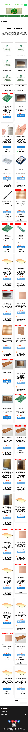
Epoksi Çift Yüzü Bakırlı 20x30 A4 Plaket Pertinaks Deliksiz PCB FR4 (7, 273)
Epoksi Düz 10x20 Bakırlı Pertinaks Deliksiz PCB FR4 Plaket (7, 617)
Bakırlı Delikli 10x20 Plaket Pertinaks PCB (21, 648)
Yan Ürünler (21, 85)
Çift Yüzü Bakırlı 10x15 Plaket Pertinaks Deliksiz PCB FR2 (20, 510)
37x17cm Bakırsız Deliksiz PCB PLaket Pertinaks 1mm (7, 511)
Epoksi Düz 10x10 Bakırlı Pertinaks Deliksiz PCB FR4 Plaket (21, 582)
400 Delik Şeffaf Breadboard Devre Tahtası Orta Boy (7, 172)
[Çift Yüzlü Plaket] (21, 63)
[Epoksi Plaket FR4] (7, 63)
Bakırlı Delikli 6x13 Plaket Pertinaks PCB (7, 441)
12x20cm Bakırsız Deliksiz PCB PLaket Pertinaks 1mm (21, 476)
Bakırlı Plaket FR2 (20, 55)
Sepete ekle (7, 116)
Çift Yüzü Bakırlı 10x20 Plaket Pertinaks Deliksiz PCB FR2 (7, 547)
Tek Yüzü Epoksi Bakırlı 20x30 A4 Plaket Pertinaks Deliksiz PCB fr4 (21, 273)
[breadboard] (7, 78)
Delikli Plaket (7, 55)
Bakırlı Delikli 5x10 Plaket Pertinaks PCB (21, 441)
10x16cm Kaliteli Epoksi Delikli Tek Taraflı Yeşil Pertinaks (7, 111)
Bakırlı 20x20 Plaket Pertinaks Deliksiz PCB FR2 (20, 306)
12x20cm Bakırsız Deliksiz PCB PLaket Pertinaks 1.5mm (7, 476)
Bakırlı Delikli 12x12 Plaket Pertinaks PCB (21, 341)
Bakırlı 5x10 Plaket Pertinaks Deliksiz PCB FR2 (7, 682)
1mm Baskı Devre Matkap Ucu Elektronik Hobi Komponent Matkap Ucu (21, 141)
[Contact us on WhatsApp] (25, 5)
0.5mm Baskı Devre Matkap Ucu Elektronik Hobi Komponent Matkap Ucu (7, 141)
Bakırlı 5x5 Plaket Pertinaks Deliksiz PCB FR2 (7, 649)
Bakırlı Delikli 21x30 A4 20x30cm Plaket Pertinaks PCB (7, 375)
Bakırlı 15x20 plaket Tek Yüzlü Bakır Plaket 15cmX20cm (20, 109)
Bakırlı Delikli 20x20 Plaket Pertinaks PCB (7, 341)
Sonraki (17, 700)
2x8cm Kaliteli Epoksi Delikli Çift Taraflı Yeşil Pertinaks (20, 241)
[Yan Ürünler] (21, 78)
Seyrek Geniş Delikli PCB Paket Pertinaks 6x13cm (7, 411)
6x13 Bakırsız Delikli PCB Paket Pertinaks (7, 307)
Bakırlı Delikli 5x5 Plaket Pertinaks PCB (21, 205)
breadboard (7, 85)
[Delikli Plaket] (7, 48)
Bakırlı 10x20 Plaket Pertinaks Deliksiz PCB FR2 (20, 682)
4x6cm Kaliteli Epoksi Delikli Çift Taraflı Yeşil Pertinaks (20, 411)
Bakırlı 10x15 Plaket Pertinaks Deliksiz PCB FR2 (20, 615)
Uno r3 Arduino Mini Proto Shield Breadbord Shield (21, 172)
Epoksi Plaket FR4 (7, 70)
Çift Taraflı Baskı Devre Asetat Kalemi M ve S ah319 (7, 206)
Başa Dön (23, 703)
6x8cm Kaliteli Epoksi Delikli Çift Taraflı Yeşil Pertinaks (7, 241)
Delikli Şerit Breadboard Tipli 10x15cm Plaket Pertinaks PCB (21, 377)
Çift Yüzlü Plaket (21, 70)
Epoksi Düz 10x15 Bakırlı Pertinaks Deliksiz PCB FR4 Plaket (7, 582)
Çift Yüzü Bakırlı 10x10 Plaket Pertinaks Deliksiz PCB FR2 (20, 545)
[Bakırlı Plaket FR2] (21, 48)
